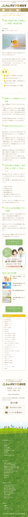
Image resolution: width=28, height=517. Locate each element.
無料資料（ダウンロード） (9, 497)
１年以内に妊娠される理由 (9, 486)
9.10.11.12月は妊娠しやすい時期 (14, 85)
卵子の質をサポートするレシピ (11, 347)
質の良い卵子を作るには (8, 469)
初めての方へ (6, 444)
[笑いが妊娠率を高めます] (6, 292)
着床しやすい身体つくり (9, 356)
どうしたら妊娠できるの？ (9, 341)
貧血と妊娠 (6, 329)
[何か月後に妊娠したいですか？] (6, 299)
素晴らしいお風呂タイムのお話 (14, 75)
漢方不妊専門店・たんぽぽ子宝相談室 (16, 513)
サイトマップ (6, 453)
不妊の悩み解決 (7, 494)
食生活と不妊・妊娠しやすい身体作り (12, 343)
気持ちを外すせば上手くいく (13, 78)
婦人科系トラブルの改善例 (10, 339)
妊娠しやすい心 (14, 30)
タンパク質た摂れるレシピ (10, 345)
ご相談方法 (6, 507)
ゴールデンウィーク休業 (9, 366)
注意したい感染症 (7, 327)
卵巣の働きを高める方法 (8, 472)
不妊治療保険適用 (7, 319)
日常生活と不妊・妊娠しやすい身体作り (12, 351)
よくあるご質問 (7, 447)
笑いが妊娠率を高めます (19, 290)
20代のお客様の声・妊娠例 (10, 333)
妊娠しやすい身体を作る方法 (9, 488)
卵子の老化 (7, 352)
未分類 (5, 368)
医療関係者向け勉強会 (8, 362)
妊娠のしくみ (6, 477)
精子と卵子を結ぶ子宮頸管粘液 (10, 490)
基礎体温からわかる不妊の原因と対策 (11, 466)
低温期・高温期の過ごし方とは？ (10, 463)
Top (26, 514)
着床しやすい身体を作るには (9, 493)
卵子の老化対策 (8, 354)
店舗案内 (5, 445)
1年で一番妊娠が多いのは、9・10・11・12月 (14, 242)
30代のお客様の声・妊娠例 (10, 335)
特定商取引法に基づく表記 (9, 455)
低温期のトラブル (8, 323)
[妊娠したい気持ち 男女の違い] (6, 278)
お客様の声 (6, 331)
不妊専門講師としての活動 (9, 450)
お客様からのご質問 (8, 360)
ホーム (5, 442)
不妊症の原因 (6, 475)
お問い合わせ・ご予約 (8, 508)
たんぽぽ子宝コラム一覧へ (14, 308)
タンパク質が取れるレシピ (9, 317)
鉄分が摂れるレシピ (8, 349)
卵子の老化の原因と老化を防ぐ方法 (11, 471)
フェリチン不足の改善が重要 (9, 464)
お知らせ (6, 364)
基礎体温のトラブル (8, 321)
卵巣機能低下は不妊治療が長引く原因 (11, 467)
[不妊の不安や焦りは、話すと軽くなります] (6, 285)
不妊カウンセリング (8, 474)
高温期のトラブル (8, 325)
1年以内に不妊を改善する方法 (9, 485)
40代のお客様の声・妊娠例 (10, 337)
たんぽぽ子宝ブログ (8, 449)
